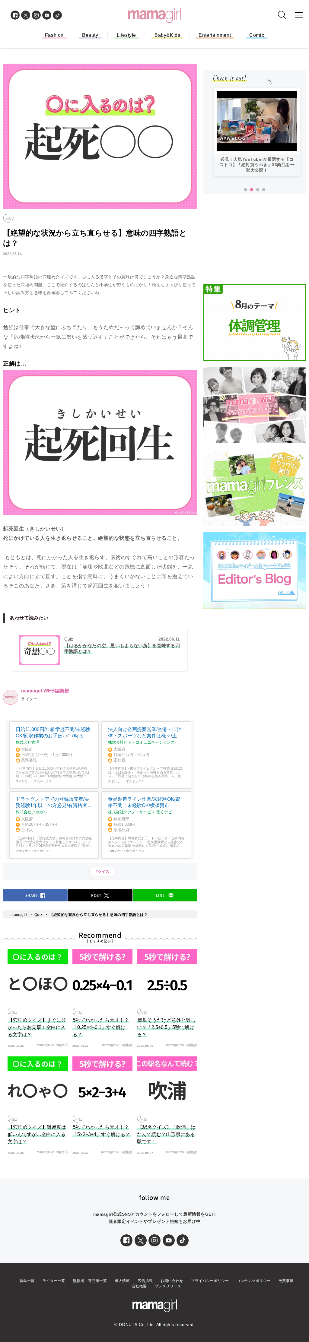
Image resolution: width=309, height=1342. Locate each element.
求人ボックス (43, 781)
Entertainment (215, 35)
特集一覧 (27, 1281)
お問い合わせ (172, 1281)
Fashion (54, 35)
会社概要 (139, 1286)
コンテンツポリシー (254, 1281)
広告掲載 (145, 1281)
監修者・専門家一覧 (90, 1281)
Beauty (90, 35)
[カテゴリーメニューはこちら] (299, 15)
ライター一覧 (54, 1281)
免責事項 (286, 1281)
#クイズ (102, 871)
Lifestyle (126, 35)
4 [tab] (264, 190)
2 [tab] (252, 190)
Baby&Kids (167, 35)
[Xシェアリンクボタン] (141, 1240)
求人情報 (122, 1281)
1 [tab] (246, 190)
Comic (256, 35)
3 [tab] (258, 190)
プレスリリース (168, 1286)
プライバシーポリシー (210, 1281)
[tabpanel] (257, 132)
